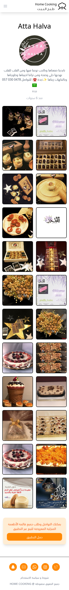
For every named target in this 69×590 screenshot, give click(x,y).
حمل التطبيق (35, 537)
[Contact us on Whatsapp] (34, 567)
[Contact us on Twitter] (56, 567)
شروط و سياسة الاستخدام (35, 577)
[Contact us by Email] (24, 567)
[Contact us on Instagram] (45, 567)
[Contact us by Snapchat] (13, 567)
